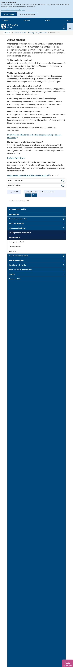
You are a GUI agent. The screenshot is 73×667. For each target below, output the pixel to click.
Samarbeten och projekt (17, 265)
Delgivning (12, 251)
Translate (5, 20)
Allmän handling (14, 237)
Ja (28, 195)
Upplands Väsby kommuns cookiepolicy (13, 10)
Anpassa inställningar (28, 14)
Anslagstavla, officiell (16, 242)
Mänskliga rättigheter (16, 260)
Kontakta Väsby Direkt (15, 158)
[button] (36, 180)
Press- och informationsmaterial (20, 270)
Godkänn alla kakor (9, 14)
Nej (34, 195)
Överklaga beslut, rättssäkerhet (37, 33)
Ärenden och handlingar (17, 228)
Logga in (68, 20)
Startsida (7, 33)
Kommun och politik (20, 33)
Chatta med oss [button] (67, 665)
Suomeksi (27, 20)
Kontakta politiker (15, 279)
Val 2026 (12, 274)
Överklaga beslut (15, 246)
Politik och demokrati (16, 223)
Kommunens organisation (18, 219)
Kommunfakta (14, 214)
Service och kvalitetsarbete (18, 256)
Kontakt (47, 20)
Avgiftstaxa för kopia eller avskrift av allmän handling (28, 175)
